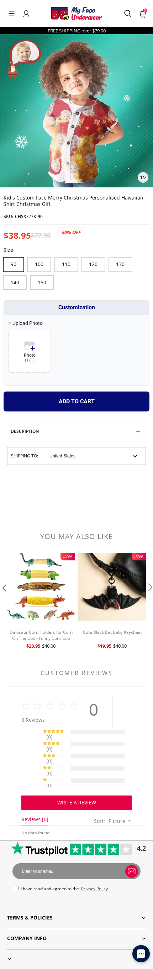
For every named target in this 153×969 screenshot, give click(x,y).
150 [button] (42, 282)
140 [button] (15, 282)
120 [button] (93, 264)
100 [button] (39, 264)
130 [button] (120, 264)
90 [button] (13, 264)
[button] (11, 13)
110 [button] (66, 264)
